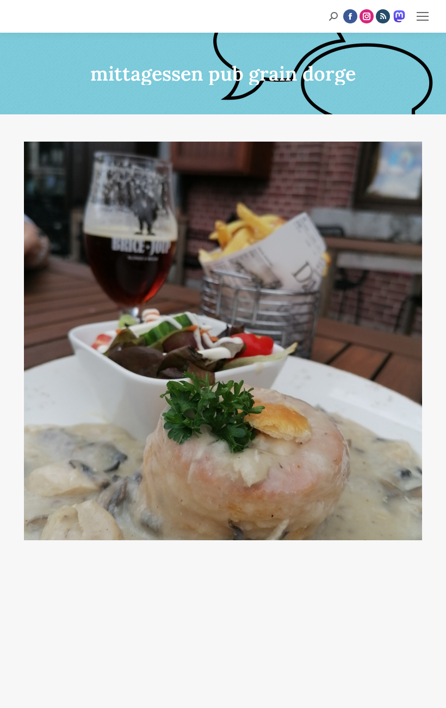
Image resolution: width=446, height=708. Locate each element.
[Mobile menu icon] (422, 16)
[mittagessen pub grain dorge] (223, 341)
